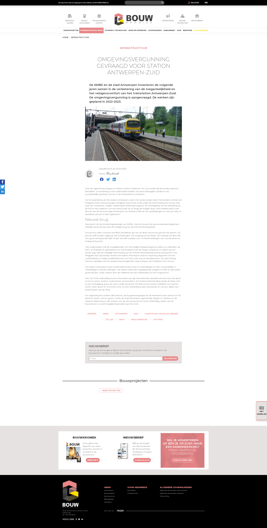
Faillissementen (132, 493)
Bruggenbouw (139, 319)
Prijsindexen (131, 490)
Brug (122, 319)
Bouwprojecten (71, 30)
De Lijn (109, 319)
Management (169, 30)
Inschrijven (170, 358)
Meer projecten (111, 390)
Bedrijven (187, 30)
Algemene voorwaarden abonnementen (173, 490)
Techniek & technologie (116, 30)
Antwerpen (121, 314)
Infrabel (92, 314)
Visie (179, 30)
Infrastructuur (80, 37)
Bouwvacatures (109, 496)
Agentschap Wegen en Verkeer (161, 314)
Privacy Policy (164, 496)
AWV (136, 314)
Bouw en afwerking (137, 30)
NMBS (106, 314)
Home (65, 37)
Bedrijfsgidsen (109, 499)
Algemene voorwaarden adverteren (172, 493)
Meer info (92, 460)
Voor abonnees (201, 30)
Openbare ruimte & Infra (91, 30)
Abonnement (108, 490)
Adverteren (108, 502)
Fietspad (158, 319)
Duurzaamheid (155, 30)
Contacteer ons (182, 460)
